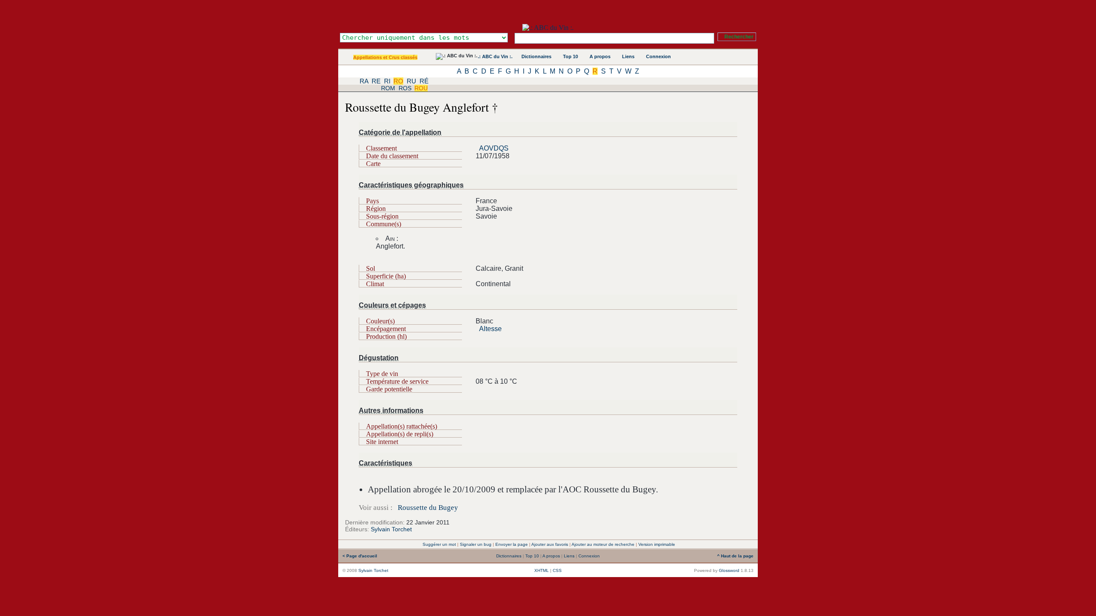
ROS (405, 88)
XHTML (541, 570)
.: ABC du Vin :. (495, 56)
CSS (557, 570)
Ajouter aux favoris (549, 544)
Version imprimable (656, 544)
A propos (600, 56)
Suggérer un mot (439, 544)
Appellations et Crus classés (385, 57)
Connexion (658, 56)
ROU (421, 88)
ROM (388, 88)
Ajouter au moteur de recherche (603, 544)
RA (364, 81)
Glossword (729, 570)
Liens (628, 56)
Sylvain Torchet (391, 529)
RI (387, 81)
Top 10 (570, 56)
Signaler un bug (475, 544)
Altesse (490, 328)
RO (398, 81)
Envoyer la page (511, 544)
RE (376, 81)
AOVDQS (494, 148)
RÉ (424, 81)
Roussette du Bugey (428, 507)
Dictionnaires (536, 56)
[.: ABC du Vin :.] (548, 27)
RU (411, 81)
